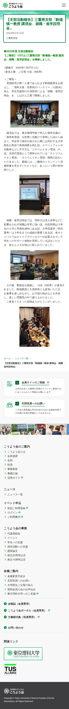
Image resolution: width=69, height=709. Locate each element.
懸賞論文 (12, 550)
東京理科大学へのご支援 (21, 593)
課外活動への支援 (17, 546)
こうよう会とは (16, 451)
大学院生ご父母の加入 (20, 584)
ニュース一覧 (21, 358)
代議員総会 (13, 533)
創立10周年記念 (16, 559)
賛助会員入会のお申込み (21, 589)
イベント (12, 537)
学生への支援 (15, 542)
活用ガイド (13, 477)
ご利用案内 (13, 516)
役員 (10, 464)
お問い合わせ (15, 627)
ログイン (12, 512)
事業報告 (12, 468)
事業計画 (12, 473)
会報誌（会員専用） (19, 603)
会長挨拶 (12, 455)
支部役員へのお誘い (18, 580)
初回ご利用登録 (16, 508)
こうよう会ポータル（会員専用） (27, 610)
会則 (10, 460)
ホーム (7, 358)
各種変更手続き (16, 576)
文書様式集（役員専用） (22, 617)
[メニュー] (63, 5)
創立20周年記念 (16, 555)
